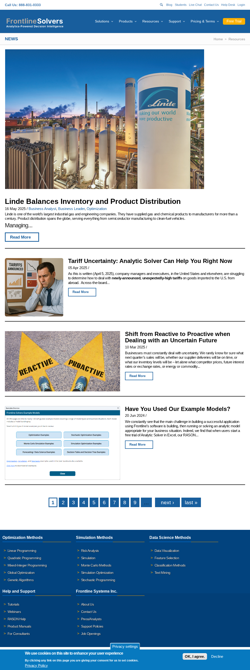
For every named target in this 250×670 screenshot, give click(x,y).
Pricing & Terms (203, 21)
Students (181, 5)
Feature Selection (167, 558)
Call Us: (11, 5)
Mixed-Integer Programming (27, 565)
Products (126, 21)
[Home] (35, 22)
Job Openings (91, 634)
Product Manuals (19, 626)
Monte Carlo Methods (96, 565)
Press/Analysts (91, 619)
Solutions (102, 21)
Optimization (97, 209)
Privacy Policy (36, 665)
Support (175, 21)
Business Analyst (42, 209)
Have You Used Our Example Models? (177, 409)
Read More (20, 237)
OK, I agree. (195, 656)
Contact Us (211, 5)
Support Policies (92, 626)
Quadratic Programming (24, 558)
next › (167, 502)
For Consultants (19, 634)
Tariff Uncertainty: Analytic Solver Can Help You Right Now (150, 261)
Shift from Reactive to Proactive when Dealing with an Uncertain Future (177, 337)
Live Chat (195, 5)
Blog (169, 5)
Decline (217, 656)
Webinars (14, 612)
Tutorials (13, 604)
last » (191, 502)
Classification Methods (170, 565)
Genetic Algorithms (20, 580)
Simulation (88, 558)
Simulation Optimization (97, 573)
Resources (150, 21)
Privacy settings (125, 646)
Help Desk (228, 5)
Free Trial (234, 21)
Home (218, 39)
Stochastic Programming (98, 580)
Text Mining (162, 573)
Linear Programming (22, 551)
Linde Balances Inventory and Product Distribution (93, 201)
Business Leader (71, 209)
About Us (87, 604)
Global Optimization (21, 573)
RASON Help (17, 619)
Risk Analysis (90, 551)
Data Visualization (167, 551)
